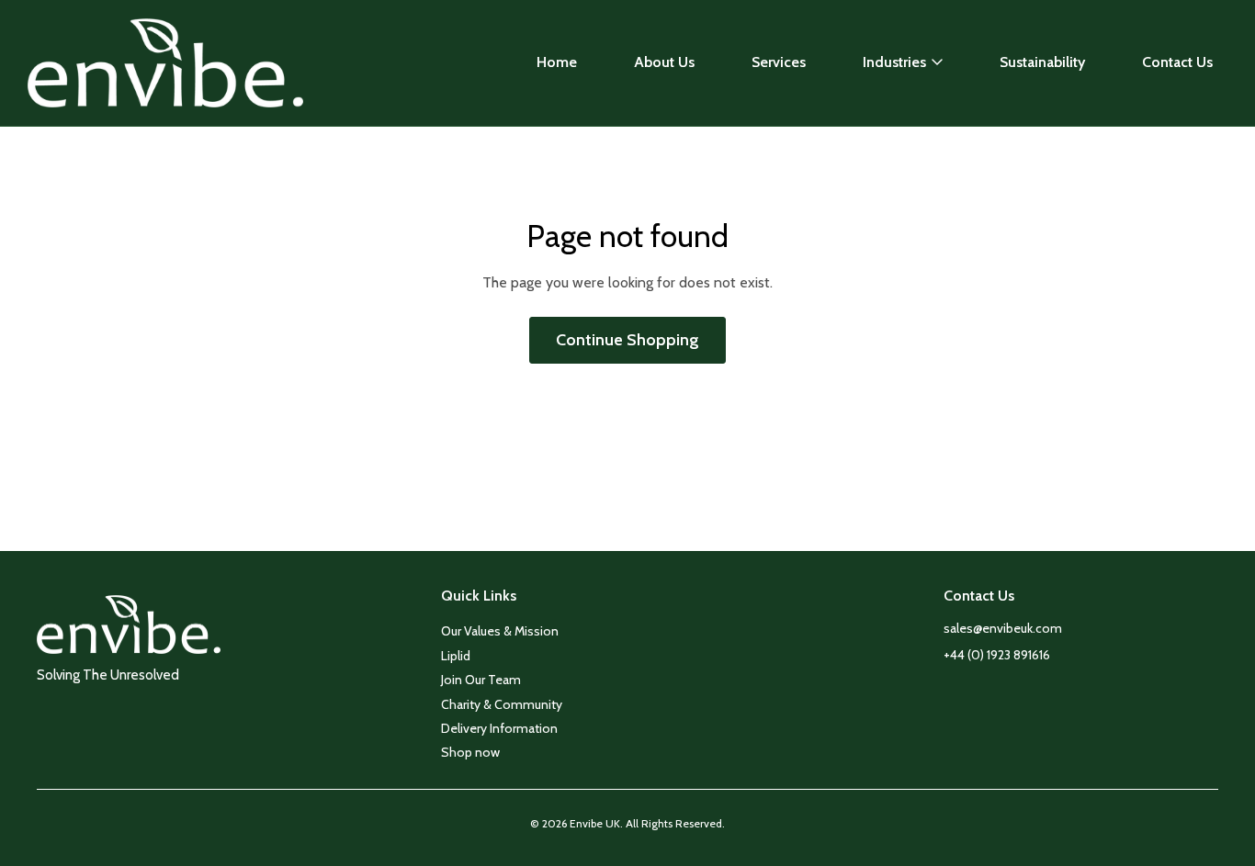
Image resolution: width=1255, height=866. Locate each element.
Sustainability (1042, 62)
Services (779, 62)
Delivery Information (499, 728)
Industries (894, 62)
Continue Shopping (627, 340)
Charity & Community (501, 704)
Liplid (455, 655)
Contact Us (1177, 62)
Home (557, 62)
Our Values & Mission (500, 631)
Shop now (470, 752)
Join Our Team (481, 679)
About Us (664, 62)
